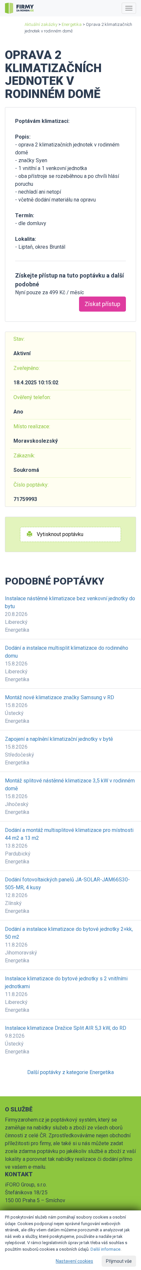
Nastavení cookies (74, 1261)
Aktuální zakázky (41, 24)
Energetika (72, 24)
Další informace (105, 1249)
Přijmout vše (119, 1261)
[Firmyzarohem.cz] (19, 8)
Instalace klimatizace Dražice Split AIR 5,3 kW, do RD (65, 1028)
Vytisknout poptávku (59, 534)
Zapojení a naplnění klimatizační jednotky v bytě (59, 739)
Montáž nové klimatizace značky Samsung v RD (59, 697)
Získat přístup (102, 303)
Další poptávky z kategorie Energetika (70, 1072)
